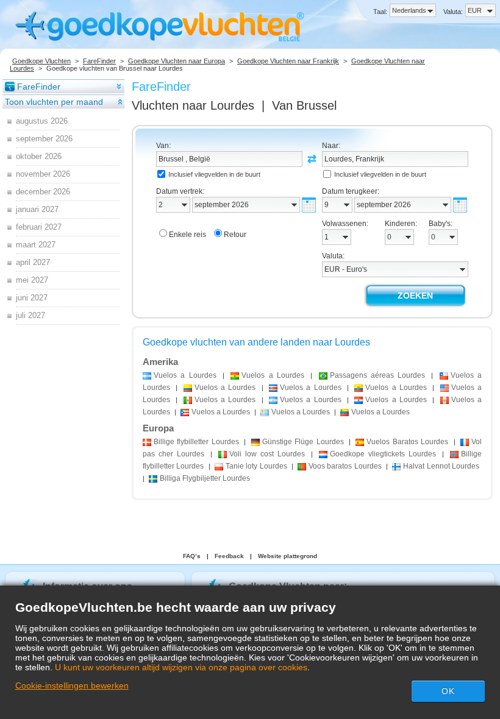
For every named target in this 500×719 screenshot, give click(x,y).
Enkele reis (187, 234)
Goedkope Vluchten (41, 61)
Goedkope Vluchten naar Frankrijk (288, 61)
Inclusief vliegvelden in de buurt (214, 174)
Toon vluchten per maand (54, 102)
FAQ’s (192, 556)
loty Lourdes (256, 466)
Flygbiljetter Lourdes (205, 478)
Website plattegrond (287, 556)
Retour (235, 234)
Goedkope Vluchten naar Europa (176, 61)
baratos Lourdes (345, 466)
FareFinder (99, 61)
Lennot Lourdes (441, 466)
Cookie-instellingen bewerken (72, 685)
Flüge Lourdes (303, 441)
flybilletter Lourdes (196, 441)
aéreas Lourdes (378, 375)
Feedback (229, 556)
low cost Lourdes (267, 454)
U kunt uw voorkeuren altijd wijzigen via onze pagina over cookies (181, 667)
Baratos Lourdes (407, 441)
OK (448, 691)
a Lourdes (185, 375)
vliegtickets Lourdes (383, 454)
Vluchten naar (193, 105)
